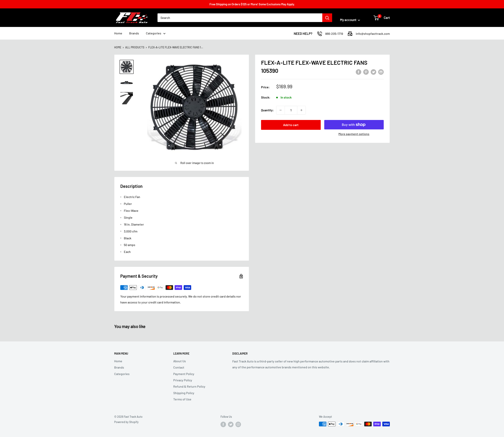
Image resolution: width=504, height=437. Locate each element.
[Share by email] (381, 72)
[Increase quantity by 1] (301, 110)
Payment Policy (183, 374)
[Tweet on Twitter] (373, 72)
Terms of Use (182, 399)
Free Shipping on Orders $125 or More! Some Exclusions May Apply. (252, 4)
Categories (153, 33)
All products (134, 47)
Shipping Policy (183, 393)
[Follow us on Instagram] (238, 424)
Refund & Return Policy (189, 386)
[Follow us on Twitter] (230, 424)
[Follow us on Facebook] (223, 424)
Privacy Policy (182, 380)
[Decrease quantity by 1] (280, 110)
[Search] (327, 17)
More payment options (353, 134)
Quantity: (267, 110)
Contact (178, 367)
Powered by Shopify (126, 422)
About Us (179, 361)
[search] (240, 17)
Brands (134, 33)
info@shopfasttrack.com (373, 33)
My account (348, 20)
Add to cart (290, 125)
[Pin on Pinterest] (366, 72)
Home (118, 33)
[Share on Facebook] (358, 72)
